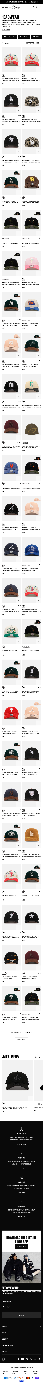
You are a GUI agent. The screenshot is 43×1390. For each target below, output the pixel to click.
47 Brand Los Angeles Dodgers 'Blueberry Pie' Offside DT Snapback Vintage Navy (10, 610)
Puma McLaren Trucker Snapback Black (9, 978)
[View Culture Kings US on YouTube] (35, 1359)
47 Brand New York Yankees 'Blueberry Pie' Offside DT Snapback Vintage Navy (11, 814)
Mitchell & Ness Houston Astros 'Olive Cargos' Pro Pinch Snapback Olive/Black (31, 651)
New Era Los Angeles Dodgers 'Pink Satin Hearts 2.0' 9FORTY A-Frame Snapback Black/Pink (11, 120)
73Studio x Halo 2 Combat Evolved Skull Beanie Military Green (31, 447)
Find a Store (7, 1345)
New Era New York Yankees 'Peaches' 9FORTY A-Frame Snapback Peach (10, 365)
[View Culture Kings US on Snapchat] (39, 1359)
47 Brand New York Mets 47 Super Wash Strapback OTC (11, 488)
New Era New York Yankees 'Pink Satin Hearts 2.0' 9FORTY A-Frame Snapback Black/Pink (10, 161)
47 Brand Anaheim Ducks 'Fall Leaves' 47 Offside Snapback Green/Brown (10, 773)
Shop (4, 1326)
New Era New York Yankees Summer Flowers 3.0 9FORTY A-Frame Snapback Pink (11, 79)
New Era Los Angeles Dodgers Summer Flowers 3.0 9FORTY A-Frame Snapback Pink (31, 79)
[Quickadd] (18, 69)
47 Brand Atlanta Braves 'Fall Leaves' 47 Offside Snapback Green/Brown (10, 692)
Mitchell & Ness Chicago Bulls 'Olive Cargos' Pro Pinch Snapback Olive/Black (31, 243)
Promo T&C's (35, 1372)
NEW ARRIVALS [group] (9, 37)
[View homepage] (12, 7)
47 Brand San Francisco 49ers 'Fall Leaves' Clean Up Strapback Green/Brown (11, 855)
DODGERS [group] (23, 37)
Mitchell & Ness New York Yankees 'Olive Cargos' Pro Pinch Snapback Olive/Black (11, 283)
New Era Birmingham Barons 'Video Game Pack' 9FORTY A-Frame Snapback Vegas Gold (31, 406)
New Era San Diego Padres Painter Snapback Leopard (31, 161)
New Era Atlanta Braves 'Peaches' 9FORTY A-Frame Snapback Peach (30, 733)
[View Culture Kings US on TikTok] (18, 1359)
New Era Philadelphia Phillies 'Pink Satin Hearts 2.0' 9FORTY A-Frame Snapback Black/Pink (10, 937)
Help (4, 1333)
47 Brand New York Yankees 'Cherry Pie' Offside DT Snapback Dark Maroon (11, 447)
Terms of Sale (15, 1372)
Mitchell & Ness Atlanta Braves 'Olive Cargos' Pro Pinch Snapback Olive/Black (31, 1018)
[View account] (37, 7)
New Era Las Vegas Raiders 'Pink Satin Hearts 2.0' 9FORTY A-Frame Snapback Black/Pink (31, 814)
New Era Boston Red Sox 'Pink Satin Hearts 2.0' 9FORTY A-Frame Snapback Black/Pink (30, 692)
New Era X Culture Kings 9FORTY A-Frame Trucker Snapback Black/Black (15, 1108)
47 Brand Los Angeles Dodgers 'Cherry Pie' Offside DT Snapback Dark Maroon (31, 978)
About (5, 1339)
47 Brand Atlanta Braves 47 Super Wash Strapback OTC (11, 569)
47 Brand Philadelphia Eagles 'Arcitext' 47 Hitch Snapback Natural (10, 651)
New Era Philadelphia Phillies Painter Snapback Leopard (31, 120)
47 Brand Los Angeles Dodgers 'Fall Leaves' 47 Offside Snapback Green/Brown (10, 202)
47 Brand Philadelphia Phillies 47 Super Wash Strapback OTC (9, 733)
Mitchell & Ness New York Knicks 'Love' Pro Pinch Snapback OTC (30, 324)
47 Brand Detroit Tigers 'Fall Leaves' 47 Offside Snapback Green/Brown (30, 896)
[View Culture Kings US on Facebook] (22, 1359)
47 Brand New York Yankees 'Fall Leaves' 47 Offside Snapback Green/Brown (11, 324)
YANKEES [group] (36, 37)
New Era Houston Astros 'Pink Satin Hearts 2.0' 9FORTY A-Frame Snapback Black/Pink (30, 937)
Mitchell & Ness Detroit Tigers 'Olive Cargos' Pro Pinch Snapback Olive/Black (31, 488)
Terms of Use (5, 1372)
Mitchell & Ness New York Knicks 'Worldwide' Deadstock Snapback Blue (31, 569)
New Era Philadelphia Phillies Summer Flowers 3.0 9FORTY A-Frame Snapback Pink (10, 896)
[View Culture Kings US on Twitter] (31, 1359)
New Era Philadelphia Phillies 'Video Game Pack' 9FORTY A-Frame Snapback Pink (30, 283)
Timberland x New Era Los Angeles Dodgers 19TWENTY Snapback (31, 855)
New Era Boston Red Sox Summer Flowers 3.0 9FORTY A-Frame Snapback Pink (31, 610)
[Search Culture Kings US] (34, 7)
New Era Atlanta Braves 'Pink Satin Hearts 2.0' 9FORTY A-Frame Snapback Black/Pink (10, 529)
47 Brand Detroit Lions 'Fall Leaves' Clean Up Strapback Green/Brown (30, 365)
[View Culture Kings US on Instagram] (27, 1359)
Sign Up (21, 1315)
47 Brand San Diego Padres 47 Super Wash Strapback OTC (31, 202)
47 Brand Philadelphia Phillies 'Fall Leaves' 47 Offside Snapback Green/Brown (9, 1018)
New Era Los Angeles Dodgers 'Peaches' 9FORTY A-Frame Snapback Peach (31, 529)
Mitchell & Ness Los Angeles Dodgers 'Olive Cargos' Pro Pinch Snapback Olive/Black (10, 243)
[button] (40, 7)
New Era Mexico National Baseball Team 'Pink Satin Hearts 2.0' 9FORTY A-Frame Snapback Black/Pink (10, 406)
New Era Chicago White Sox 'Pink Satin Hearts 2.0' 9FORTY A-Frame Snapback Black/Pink (31, 773)
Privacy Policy (25, 1372)
